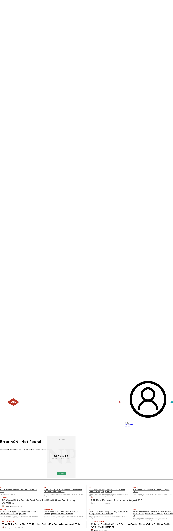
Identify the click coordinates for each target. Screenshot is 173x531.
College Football (8, 521)
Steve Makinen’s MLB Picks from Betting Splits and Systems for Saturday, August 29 (153, 514)
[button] (120, 402)
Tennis (4, 497)
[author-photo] (3, 506)
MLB (90, 509)
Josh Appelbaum (9, 527)
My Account (129, 425)
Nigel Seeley (97, 503)
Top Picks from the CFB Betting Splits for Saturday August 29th (41, 524)
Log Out (127, 426)
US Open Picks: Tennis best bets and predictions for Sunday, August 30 (39, 501)
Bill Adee (96, 530)
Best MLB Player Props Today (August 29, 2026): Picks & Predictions (108, 513)
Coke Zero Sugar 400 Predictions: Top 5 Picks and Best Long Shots (19, 513)
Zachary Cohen (9, 506)
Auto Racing (4, 509)
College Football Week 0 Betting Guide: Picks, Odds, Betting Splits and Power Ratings (130, 525)
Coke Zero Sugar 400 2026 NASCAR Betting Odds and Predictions (61, 513)
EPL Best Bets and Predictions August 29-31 (117, 500)
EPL (92, 497)
